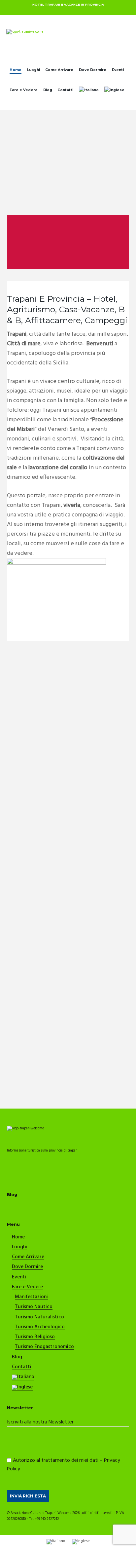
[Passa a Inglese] (114, 91)
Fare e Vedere (24, 90)
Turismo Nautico (33, 1307)
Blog (47, 90)
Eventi (118, 70)
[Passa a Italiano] (56, 1541)
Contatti (65, 90)
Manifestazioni (31, 1297)
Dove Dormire (92, 70)
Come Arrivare (59, 70)
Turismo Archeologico (40, 1327)
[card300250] (56, 561)
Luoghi (33, 70)
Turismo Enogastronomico (44, 1347)
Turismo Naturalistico (39, 1317)
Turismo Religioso (35, 1337)
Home (15, 70)
